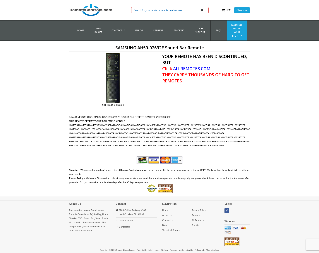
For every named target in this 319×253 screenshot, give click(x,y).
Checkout (242, 10)
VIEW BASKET (98, 30)
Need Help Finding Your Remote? (237, 30)
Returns (196, 215)
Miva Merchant (212, 250)
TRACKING (179, 30)
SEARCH (139, 30)
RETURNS (158, 30)
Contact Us (118, 30)
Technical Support (171, 230)
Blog (164, 225)
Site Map (164, 250)
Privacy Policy (199, 210)
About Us (166, 215)
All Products (198, 220)
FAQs (218, 30)
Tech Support (200, 30)
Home (80, 30)
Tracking (196, 225)
